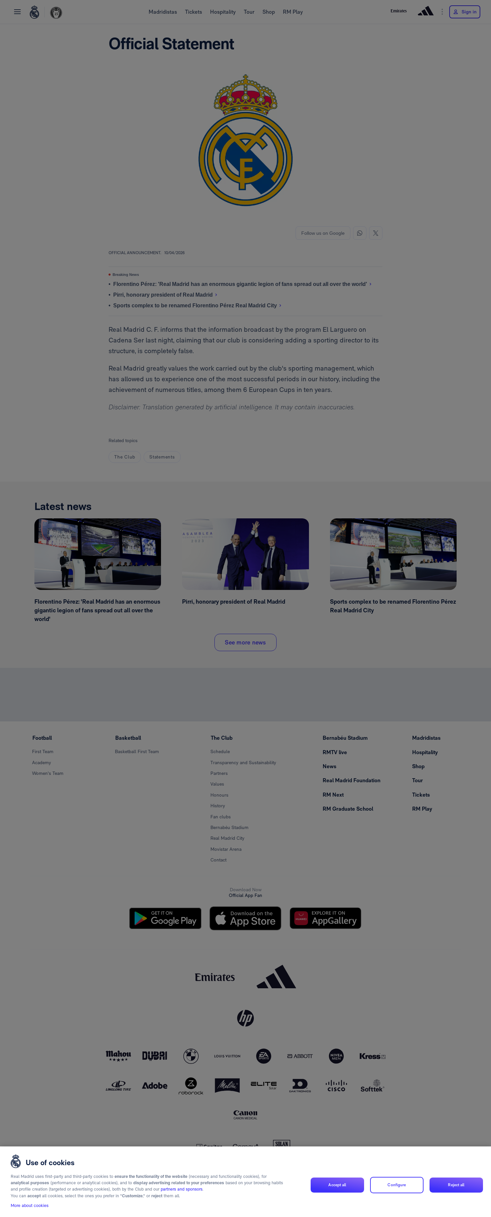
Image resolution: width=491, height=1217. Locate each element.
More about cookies (29, 1205)
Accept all (337, 1185)
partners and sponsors (181, 1189)
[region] (245, 1181)
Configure (396, 1185)
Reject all (456, 1185)
